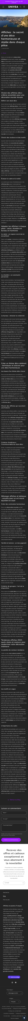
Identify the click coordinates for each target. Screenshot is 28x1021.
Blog (4, 896)
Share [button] (4, 53)
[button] (3, 7)
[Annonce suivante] (25, 2)
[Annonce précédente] (3, 2)
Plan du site (6, 899)
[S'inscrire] (23, 883)
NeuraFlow (23, 1006)
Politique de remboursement (19, 1008)
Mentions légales (15, 1018)
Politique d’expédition (21, 1013)
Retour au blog (15, 800)
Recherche (6, 892)
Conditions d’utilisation (9, 1013)
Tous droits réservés (6, 1008)
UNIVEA (8, 1006)
